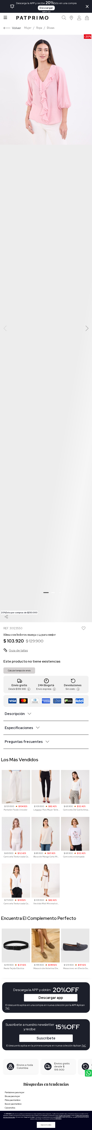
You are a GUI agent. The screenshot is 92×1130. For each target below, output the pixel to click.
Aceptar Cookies (46, 1125)
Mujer (27, 28)
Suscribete (46, 1038)
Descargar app (51, 997)
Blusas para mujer (12, 1096)
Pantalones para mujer (14, 1092)
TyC (84, 1045)
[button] (71, 18)
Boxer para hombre (13, 1104)
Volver (16, 28)
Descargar (46, 8)
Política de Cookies (64, 1115)
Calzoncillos (10, 1107)
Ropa (39, 28)
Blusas (50, 28)
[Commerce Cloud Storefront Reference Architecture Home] (32, 18)
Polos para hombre (13, 1100)
